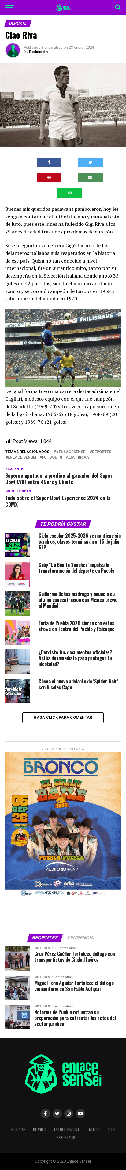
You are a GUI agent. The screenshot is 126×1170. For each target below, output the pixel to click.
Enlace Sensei (22, 458)
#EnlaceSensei (71, 452)
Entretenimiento (68, 1130)
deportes (101, 452)
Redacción (38, 52)
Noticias (18, 1130)
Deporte (40, 1130)
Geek (111, 1130)
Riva (84, 458)
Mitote (94, 1130)
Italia (68, 458)
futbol (49, 458)
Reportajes (66, 1138)
